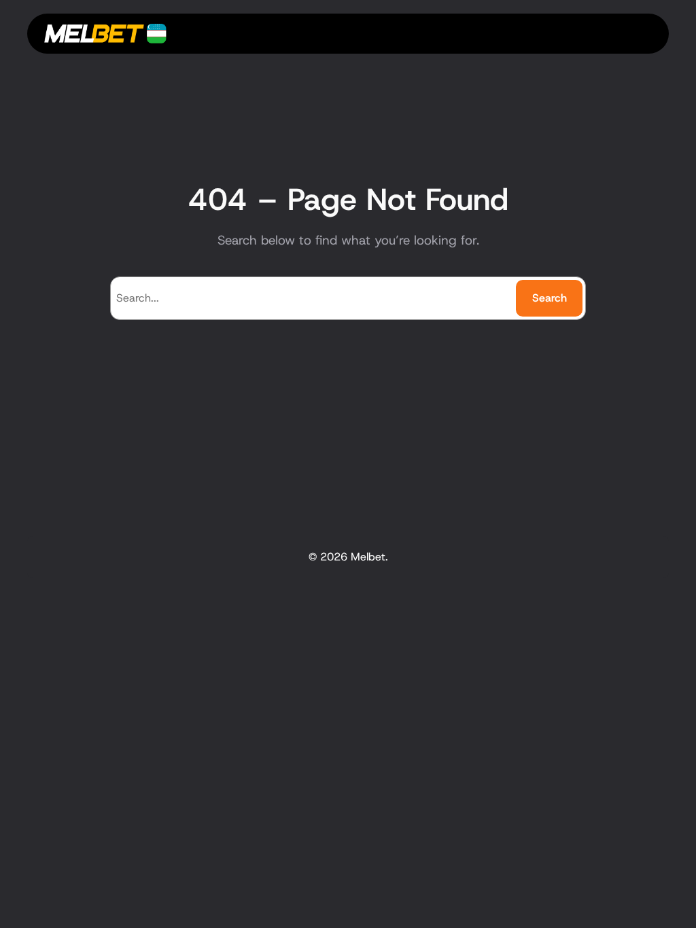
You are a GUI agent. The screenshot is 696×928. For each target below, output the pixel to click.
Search (549, 298)
